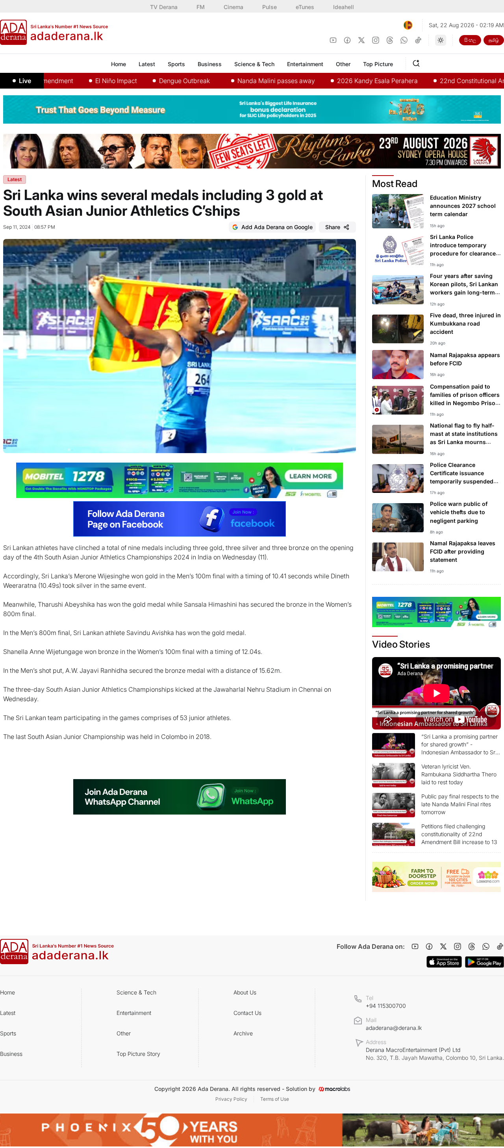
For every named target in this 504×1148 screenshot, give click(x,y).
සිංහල (470, 40)
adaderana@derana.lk (394, 1027)
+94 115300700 (386, 1005)
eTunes (305, 7)
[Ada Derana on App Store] (444, 962)
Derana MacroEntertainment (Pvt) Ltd (435, 1053)
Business (11, 1053)
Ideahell (343, 7)
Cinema (233, 7)
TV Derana (164, 7)
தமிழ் (494, 40)
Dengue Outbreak (157, 81)
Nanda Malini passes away (248, 81)
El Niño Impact (88, 81)
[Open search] (417, 62)
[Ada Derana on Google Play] (484, 962)
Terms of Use (274, 1099)
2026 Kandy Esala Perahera (349, 81)
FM (200, 7)
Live (25, 81)
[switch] (440, 40)
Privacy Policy (231, 1099)
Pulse (269, 7)
